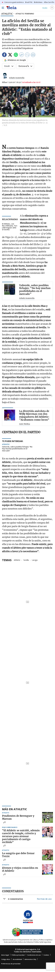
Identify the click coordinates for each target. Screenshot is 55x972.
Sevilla (26, 560)
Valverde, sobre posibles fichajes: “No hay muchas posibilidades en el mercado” (17, 449)
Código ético (5, 959)
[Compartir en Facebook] (4, 55)
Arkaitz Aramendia (16, 78)
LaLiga (34, 560)
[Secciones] (3, 8)
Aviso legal (5, 955)
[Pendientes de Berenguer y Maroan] (47, 817)
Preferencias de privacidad (10, 964)
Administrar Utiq (30, 959)
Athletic (17, 560)
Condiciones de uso (34, 955)
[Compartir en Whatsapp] (16, 55)
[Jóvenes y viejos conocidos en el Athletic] (47, 869)
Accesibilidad (17, 959)
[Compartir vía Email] (33, 55)
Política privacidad (18, 955)
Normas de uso (44, 898)
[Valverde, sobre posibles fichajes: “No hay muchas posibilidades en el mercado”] (9, 289)
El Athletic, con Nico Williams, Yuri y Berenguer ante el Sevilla (9, 227)
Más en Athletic (14, 809)
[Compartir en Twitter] (10, 55)
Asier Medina (24, 424)
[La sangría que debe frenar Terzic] (47, 854)
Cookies (46, 955)
